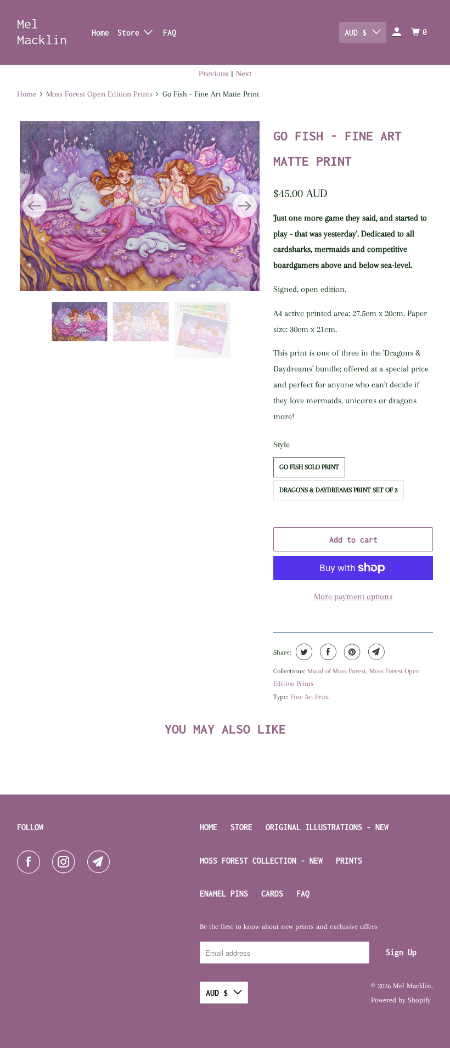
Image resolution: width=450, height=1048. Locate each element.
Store (241, 827)
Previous (213, 73)
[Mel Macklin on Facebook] (30, 862)
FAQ (169, 32)
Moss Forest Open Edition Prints (99, 93)
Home (100, 32)
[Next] (245, 206)
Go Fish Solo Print (309, 467)
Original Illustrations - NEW (327, 827)
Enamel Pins (224, 893)
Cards (272, 893)
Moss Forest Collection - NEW (261, 860)
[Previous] (34, 206)
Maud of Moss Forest (336, 671)
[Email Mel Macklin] (101, 862)
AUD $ (356, 32)
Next (243, 73)
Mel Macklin (42, 31)
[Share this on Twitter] (302, 652)
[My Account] (397, 32)
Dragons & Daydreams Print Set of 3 (338, 490)
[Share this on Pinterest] (351, 652)
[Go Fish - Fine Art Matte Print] (140, 206)
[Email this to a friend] (375, 652)
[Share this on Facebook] (326, 652)
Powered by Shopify (401, 1000)
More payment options (353, 596)
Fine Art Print (309, 697)
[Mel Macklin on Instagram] (66, 862)
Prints (349, 860)
